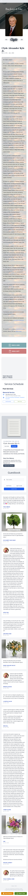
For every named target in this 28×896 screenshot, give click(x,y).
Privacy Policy (10, 890)
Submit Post (14, 489)
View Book (6, 446)
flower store (18, 331)
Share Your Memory (8, 465)
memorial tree (19, 329)
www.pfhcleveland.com (18, 320)
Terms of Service (18, 890)
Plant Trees (20, 401)
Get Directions (8, 401)
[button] (14, 522)
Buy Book (14, 446)
